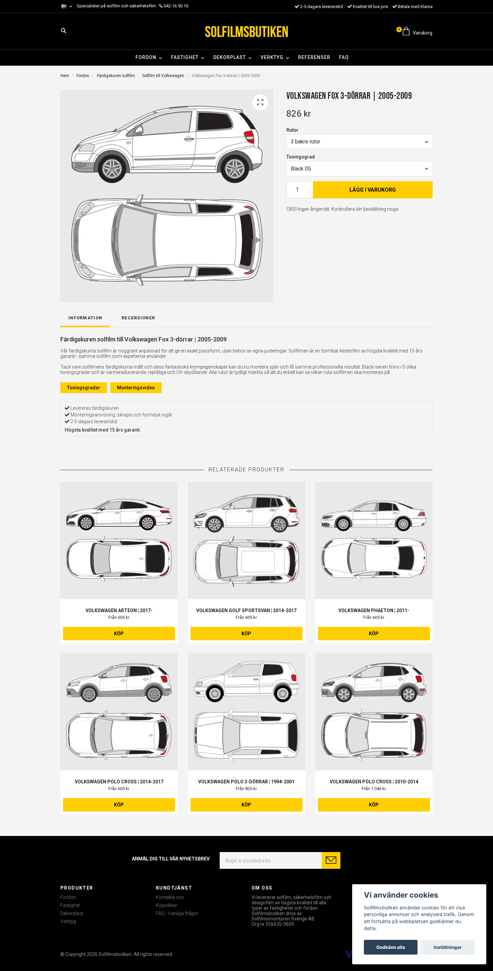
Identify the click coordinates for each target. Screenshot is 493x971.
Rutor (292, 130)
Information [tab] (85, 317)
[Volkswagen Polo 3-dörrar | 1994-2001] (246, 711)
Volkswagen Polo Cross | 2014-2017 (119, 781)
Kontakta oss (170, 897)
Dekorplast (229, 57)
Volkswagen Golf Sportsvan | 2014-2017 (246, 610)
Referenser (314, 57)
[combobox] (359, 141)
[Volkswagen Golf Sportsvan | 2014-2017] (246, 540)
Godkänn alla (390, 947)
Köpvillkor (166, 905)
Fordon (145, 57)
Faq (344, 57)
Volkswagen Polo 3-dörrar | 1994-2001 (246, 781)
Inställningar (448, 947)
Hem (64, 75)
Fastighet (185, 57)
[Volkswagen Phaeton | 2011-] (374, 540)
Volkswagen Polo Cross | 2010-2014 (374, 781)
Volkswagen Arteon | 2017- (119, 610)
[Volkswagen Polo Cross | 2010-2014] (374, 711)
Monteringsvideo (136, 387)
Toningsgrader (83, 387)
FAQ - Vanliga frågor (177, 913)
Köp (119, 633)
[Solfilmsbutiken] (246, 31)
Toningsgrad (300, 156)
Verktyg (272, 57)
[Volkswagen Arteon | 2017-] (119, 540)
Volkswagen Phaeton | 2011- (373, 610)
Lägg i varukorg (372, 190)
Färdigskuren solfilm (116, 75)
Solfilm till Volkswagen (163, 75)
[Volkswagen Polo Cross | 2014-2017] (119, 711)
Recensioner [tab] (138, 317)
